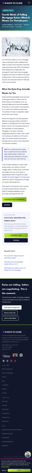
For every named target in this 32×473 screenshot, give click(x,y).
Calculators (5, 385)
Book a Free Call (9, 313)
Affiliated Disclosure (7, 433)
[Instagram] (3, 360)
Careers (4, 393)
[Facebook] (7, 360)
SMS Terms (5, 445)
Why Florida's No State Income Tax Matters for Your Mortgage (15, 269)
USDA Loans (5, 409)
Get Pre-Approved (7, 369)
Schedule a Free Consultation (14, 199)
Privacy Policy (6, 429)
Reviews (4, 389)
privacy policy (5, 467)
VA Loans (4, 405)
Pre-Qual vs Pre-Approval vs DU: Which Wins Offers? (14, 257)
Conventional (5, 413)
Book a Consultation (7, 373)
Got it (19, 470)
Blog (3, 381)
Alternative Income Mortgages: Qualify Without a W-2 (13, 263)
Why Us (4, 377)
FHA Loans (5, 401)
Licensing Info (5, 437)
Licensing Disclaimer (7, 441)
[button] (28, 454)
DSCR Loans (5, 421)
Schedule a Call (16, 235)
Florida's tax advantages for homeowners (16, 177)
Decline (4, 470)
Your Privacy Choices (16, 429)
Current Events (8, 10)
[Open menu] (29, 3)
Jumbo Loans (5, 417)
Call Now (7, 205)
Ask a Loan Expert (10, 318)
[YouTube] (11, 360)
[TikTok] (15, 360)
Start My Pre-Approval (11, 307)
